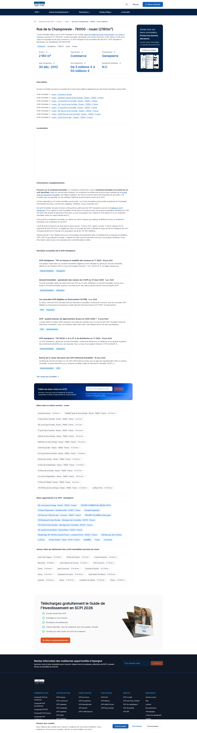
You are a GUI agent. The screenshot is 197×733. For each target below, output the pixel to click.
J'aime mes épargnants (153, 715)
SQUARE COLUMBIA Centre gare (98, 515)
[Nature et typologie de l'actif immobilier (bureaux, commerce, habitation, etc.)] (82, 52)
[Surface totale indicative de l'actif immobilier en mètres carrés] (46, 52)
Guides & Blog (105, 12)
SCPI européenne (85, 701)
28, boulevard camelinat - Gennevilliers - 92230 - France (60, 530)
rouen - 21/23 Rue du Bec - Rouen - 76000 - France (72, 117)
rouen (67, 21)
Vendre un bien (151, 697)
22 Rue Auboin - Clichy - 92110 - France (64, 540)
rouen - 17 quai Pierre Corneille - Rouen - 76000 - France (74, 107)
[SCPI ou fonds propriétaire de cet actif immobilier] (114, 52)
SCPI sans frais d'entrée (131, 701)
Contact (148, 719)
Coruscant (108, 540)
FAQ (147, 701)
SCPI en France (84, 697)
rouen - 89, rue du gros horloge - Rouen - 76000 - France (75, 104)
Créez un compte (149, 50)
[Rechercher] (126, 4)
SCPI (36, 12)
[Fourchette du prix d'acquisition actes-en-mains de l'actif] (85, 63)
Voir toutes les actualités (47, 377)
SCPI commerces (62, 701)
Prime (97, 540)
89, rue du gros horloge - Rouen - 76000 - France (57, 505)
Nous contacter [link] (154, 4)
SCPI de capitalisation (130, 704)
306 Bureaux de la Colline (111, 535)
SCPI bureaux (61, 697)
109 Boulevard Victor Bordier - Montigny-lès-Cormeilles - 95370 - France (66, 520)
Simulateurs (84, 12)
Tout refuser (137, 726)
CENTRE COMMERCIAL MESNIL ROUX (96, 505)
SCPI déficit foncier (107, 704)
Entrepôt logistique (92, 510)
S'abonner (119, 389)
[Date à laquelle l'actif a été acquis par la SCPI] (54, 63)
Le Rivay (41, 540)
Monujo (136, 4)
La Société (125, 12)
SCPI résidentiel (61, 708)
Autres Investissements (58, 12)
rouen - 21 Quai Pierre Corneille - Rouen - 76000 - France (74, 101)
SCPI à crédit (127, 697)
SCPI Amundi (83, 708)
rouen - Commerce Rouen (61, 94)
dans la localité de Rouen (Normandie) (99, 35)
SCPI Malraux (105, 701)
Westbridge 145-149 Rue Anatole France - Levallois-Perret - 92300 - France (67, 535)
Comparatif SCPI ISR (41, 709)
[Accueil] (35, 21)
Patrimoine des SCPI (46, 21)
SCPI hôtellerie (61, 719)
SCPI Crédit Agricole (85, 711)
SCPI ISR (126, 711)
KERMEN (87, 540)
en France (119, 35)
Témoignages (150, 711)
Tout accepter (120, 726)
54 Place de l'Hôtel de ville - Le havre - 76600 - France (59, 515)
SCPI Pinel (104, 697)
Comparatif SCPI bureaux (42, 713)
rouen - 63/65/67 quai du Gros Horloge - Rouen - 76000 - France (78, 98)
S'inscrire (157, 663)
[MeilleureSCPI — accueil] (39, 4)
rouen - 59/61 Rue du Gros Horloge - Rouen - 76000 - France (76, 114)
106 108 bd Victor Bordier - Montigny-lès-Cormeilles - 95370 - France (65, 525)
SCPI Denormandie (107, 708)
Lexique (148, 704)
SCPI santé (60, 715)
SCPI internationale (85, 704)
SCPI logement (61, 711)
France (59, 21)
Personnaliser (153, 726)
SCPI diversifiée (128, 708)
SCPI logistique (61, 704)
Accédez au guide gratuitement (55, 640)
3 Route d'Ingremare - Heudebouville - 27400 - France (59, 510)
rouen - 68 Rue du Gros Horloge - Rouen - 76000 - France (75, 111)
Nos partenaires (151, 708)
